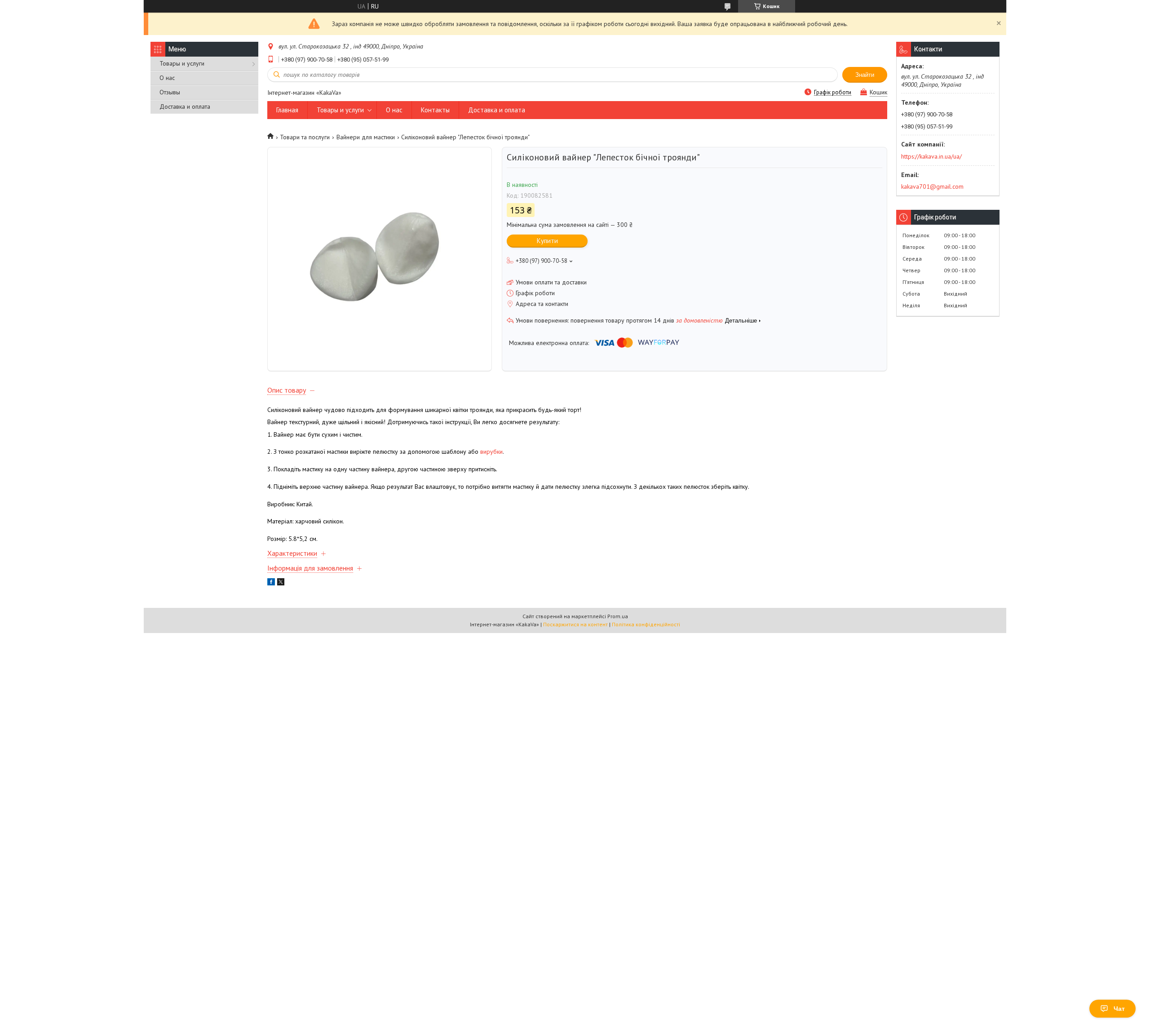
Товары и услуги (181, 63)
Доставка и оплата (184, 106)
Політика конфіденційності (646, 624)
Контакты (435, 109)
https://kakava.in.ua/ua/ (931, 156)
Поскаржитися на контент (575, 624)
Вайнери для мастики (365, 137)
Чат (1119, 1008)
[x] (280, 583)
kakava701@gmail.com (932, 186)
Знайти (864, 74)
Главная (287, 109)
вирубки (491, 451)
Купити (547, 240)
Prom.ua (617, 616)
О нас (167, 78)
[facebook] (271, 583)
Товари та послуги (305, 137)
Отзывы (169, 92)
